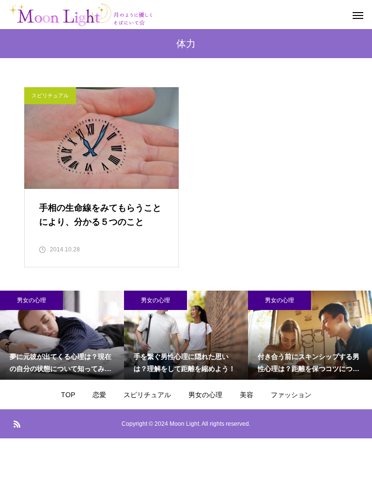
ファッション (291, 395)
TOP (68, 395)
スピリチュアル (50, 95)
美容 (246, 395)
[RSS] (17, 424)
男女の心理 (31, 300)
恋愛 (99, 395)
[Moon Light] (103, 14)
